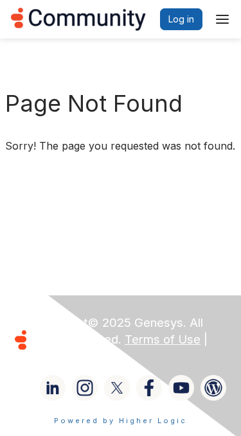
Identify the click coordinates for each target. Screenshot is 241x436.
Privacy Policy (73, 356)
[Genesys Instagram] (85, 388)
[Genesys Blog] (213, 388)
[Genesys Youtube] (181, 388)
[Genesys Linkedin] (53, 388)
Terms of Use (163, 339)
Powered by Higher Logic (120, 420)
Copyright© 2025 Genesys (108, 322)
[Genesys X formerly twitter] (117, 388)
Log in (181, 18)
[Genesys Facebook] (149, 388)
